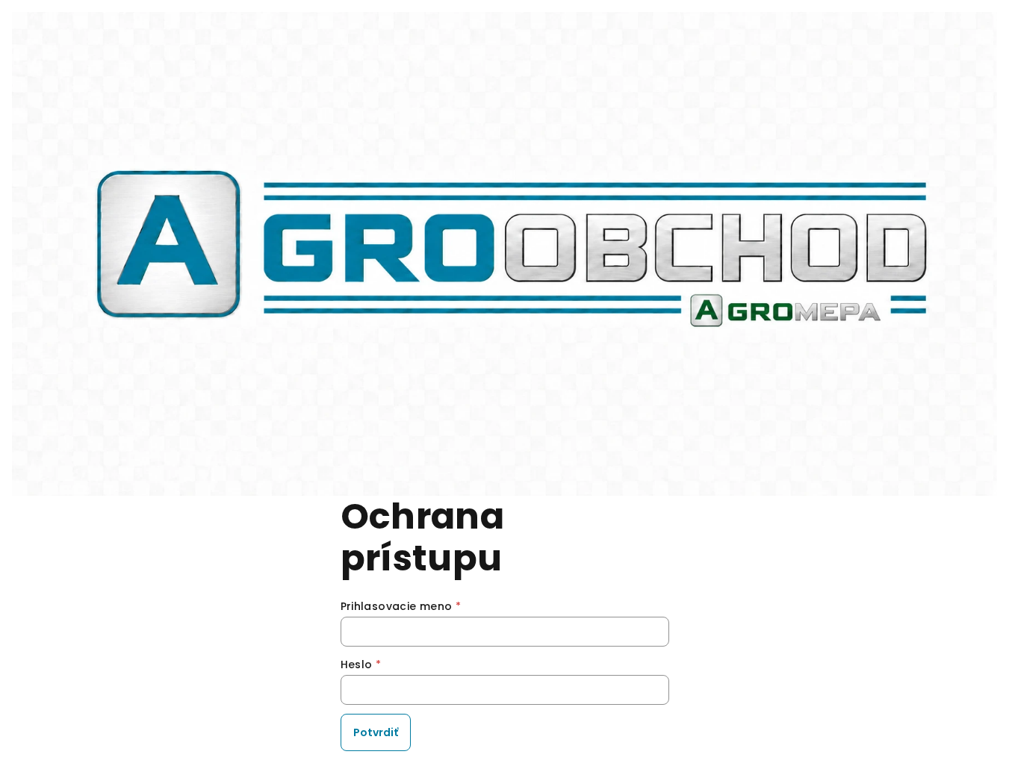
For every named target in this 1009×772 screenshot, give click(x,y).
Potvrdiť (375, 732)
